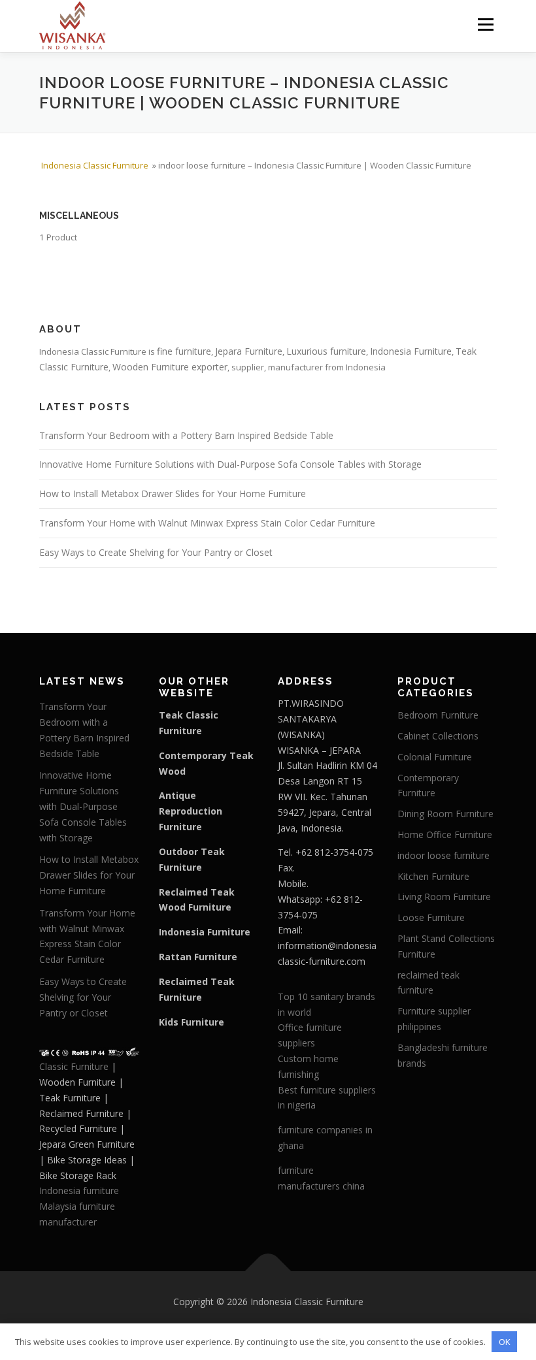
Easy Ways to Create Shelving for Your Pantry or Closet (156, 552)
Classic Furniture (74, 1066)
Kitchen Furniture (433, 876)
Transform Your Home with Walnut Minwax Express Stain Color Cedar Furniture (207, 523)
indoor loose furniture (443, 855)
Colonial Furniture (434, 757)
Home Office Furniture (444, 834)
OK (505, 1342)
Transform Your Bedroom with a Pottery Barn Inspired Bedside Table (186, 435)
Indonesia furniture (79, 1190)
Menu (485, 24)
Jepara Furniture (248, 351)
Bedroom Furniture (437, 715)
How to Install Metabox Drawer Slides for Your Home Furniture (172, 493)
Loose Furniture (431, 917)
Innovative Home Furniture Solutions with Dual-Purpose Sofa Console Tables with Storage (230, 464)
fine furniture (184, 351)
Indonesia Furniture (411, 351)
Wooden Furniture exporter (169, 367)
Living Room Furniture (444, 896)
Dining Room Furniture (445, 813)
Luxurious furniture (326, 351)
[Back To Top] (268, 1271)
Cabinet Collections (437, 736)
